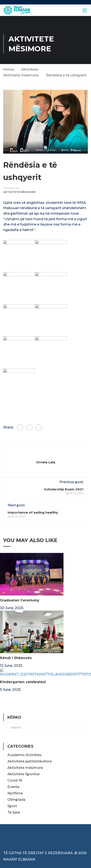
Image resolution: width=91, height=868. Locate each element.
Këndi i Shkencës (16, 658)
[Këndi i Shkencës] (31, 632)
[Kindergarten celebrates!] (45, 672)
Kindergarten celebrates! (23, 682)
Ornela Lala (45, 462)
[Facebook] (20, 427)
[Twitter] (29, 427)
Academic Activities (24, 755)
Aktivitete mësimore (21, 75)
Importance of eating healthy (33, 512)
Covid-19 (14, 780)
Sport (12, 806)
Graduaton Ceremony (19, 600)
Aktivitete (29, 69)
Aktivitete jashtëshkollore (29, 761)
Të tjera (13, 812)
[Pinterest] (39, 427)
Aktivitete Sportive (23, 774)
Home (8, 69)
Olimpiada (16, 800)
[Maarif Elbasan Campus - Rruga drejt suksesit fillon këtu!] (17, 10)
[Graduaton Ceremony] (31, 574)
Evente (13, 787)
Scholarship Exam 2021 (63, 489)
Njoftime (15, 793)
